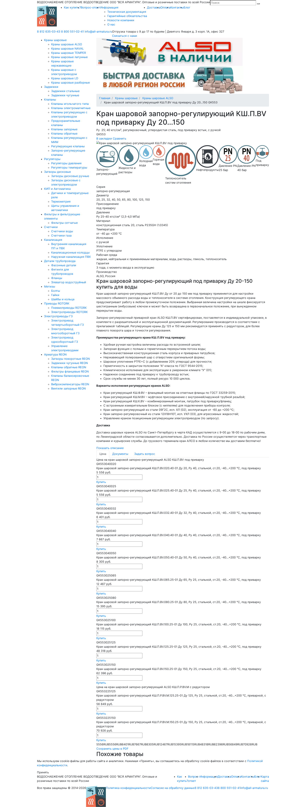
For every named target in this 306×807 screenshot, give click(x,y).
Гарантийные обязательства (127, 16)
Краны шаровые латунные (69, 57)
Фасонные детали (63, 265)
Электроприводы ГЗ (58, 316)
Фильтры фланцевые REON (70, 371)
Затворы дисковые (57, 172)
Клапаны (50, 99)
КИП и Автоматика (57, 189)
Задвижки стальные (65, 91)
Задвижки (51, 87)
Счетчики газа (61, 235)
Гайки (55, 295)
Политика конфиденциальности (128, 788)
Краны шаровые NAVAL (67, 48)
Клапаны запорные (64, 129)
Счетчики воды (62, 231)
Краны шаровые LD (64, 78)
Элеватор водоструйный (68, 282)
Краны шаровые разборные (70, 82)
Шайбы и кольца (62, 299)
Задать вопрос (144, 454)
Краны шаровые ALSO (66, 44)
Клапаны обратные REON (68, 367)
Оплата (165, 7)
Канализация (53, 239)
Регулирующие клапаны (68, 146)
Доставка (153, 7)
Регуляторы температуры (69, 167)
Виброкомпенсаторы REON (70, 384)
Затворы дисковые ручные (70, 176)
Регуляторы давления (66, 163)
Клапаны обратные (64, 133)
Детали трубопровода (59, 261)
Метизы (49, 286)
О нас (111, 24)
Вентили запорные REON (68, 388)
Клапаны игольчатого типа (70, 104)
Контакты (177, 7)
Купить (101, 482)
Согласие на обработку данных (173, 788)
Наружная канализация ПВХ (71, 256)
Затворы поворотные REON (70, 358)
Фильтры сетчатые (64, 223)
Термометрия (60, 201)
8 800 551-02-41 (72, 31)
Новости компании (120, 20)
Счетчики (51, 227)
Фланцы (56, 278)
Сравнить (119, 138)
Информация (109, 7)
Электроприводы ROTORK (69, 312)
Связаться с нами (124, 36)
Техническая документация (126, 11)
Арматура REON (55, 354)
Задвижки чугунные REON (69, 363)
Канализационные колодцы (70, 252)
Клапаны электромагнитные (70, 108)
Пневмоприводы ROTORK (69, 307)
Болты (55, 290)
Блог (187, 7)
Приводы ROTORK (56, 303)
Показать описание (110, 448)
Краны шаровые (55, 40)
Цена (102, 454)
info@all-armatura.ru (98, 31)
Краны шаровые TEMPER (68, 53)
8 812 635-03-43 (48, 31)
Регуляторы (52, 159)
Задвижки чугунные (65, 95)
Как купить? (72, 7)
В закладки (104, 138)
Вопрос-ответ (90, 7)
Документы (120, 454)
